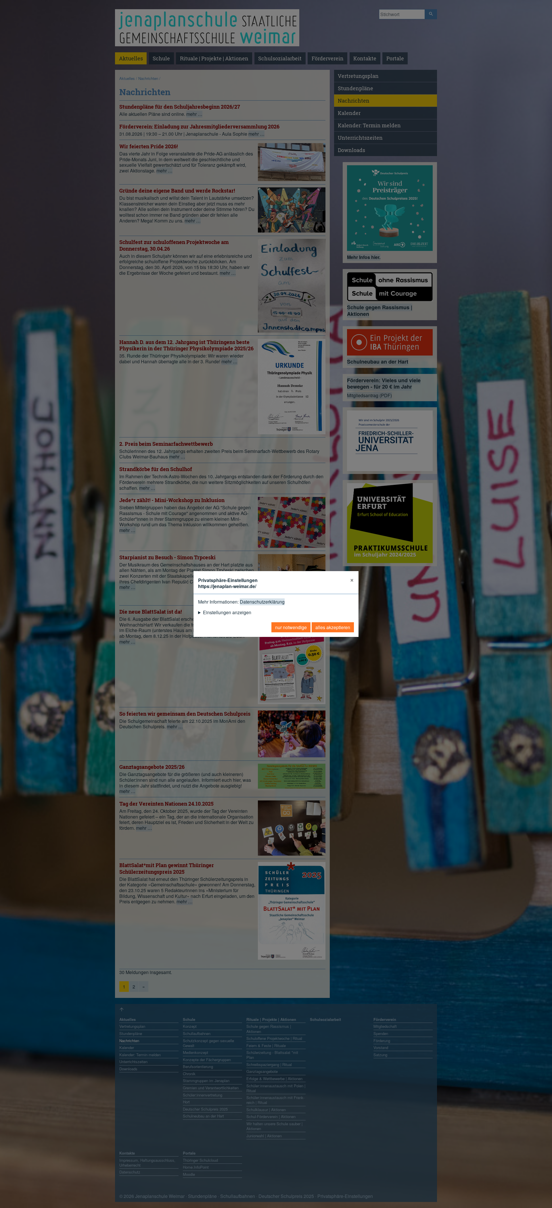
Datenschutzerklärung (262, 601)
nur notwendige (291, 627)
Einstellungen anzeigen (227, 612)
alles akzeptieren (332, 627)
